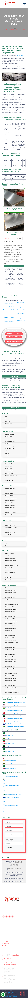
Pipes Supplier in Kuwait (10, 633)
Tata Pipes (7, 453)
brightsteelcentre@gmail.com (14, 869)
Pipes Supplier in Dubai (10, 597)
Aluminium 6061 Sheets (10, 505)
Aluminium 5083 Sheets (10, 500)
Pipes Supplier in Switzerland (11, 687)
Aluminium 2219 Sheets (10, 495)
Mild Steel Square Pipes (10, 446)
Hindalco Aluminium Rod (10, 572)
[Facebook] (3, 916)
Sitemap (12, 995)
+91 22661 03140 (14, 865)
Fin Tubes (7, 545)
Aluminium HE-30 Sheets (10, 514)
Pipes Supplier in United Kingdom (12, 692)
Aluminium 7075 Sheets (10, 510)
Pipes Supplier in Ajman (10, 602)
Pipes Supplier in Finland (10, 654)
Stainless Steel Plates (9, 463)
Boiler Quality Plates (9, 473)
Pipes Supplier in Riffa (9, 637)
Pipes (6, 416)
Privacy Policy (5, 996)
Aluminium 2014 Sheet (9, 303)
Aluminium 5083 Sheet (9, 313)
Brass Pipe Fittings (9, 530)
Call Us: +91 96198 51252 (14, 336)
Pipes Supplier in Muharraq (10, 640)
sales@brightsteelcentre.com (14, 868)
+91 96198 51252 (18, 862)
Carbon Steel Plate (9, 480)
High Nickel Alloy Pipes (9, 441)
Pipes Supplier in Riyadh (10, 625)
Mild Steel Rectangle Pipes (10, 448)
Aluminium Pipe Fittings (10, 532)
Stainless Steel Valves (9, 553)
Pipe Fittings (7, 421)
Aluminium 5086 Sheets (10, 502)
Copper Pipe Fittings (9, 534)
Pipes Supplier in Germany (10, 661)
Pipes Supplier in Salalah (10, 647)
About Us (5, 925)
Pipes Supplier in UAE (9, 630)
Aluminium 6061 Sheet (9, 317)
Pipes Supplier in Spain (10, 685)
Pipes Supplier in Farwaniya (11, 621)
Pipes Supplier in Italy (9, 671)
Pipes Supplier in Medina (10, 590)
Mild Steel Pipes (8, 443)
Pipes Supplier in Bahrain (10, 628)
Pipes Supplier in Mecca (10, 587)
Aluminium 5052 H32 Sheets (11, 498)
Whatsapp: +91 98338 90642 (14, 333)
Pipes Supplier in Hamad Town (11, 642)
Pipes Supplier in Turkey (10, 690)
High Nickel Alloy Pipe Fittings (11, 527)
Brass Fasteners (8, 563)
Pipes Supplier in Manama (10, 635)
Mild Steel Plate (8, 478)
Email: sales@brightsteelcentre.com (14, 341)
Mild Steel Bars (8, 577)
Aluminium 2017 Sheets (10, 490)
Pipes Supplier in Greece (10, 663)
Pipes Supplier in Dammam (10, 592)
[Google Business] (12, 916)
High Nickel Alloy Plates (10, 470)
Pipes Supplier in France (10, 656)
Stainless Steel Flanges (10, 567)
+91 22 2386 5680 (8, 958)
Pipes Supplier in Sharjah (10, 599)
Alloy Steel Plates (8, 468)
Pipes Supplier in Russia (10, 683)
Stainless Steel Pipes (9, 434)
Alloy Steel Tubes (8, 542)
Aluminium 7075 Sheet (9, 321)
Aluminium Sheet (8, 423)
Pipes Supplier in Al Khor (10, 611)
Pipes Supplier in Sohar (10, 649)
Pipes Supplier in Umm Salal (11, 614)
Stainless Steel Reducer (10, 558)
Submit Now (9, 847)
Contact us (5, 928)
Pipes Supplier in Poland (10, 675)
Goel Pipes (7, 455)
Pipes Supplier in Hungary (10, 666)
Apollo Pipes (7, 450)
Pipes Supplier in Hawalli (10, 616)
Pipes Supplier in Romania (10, 680)
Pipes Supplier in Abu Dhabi (11, 594)
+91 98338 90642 (18, 861)
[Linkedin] (9, 916)
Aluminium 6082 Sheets (10, 507)
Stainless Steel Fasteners (10, 560)
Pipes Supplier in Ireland (10, 668)
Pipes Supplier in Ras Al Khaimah (12, 604)
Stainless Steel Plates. (7, 114)
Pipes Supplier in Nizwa (10, 652)
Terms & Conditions (13, 996)
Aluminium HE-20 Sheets (10, 512)
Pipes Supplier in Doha (10, 606)
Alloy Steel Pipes (8, 436)
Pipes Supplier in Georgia (10, 659)
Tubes (6, 426)
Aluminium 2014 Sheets (10, 488)
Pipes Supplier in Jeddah (10, 623)
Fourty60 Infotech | (6, 995)
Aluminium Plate (8, 466)
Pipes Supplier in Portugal (10, 678)
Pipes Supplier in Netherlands (11, 673)
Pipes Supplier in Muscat (10, 644)
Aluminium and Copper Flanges (11, 565)
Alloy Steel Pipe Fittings (10, 525)
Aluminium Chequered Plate (11, 475)
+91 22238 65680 (14, 864)
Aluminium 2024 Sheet (9, 306)
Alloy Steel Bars (8, 579)
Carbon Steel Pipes (9, 438)
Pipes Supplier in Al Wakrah (11, 609)
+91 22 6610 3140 (8, 960)
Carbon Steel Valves (9, 555)
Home (14, 28)
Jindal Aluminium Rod (9, 574)
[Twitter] (6, 916)
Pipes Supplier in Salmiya (10, 618)
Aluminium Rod (8, 570)
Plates (6, 418)
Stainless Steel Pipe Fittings (11, 522)
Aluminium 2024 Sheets (10, 493)
